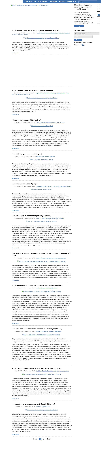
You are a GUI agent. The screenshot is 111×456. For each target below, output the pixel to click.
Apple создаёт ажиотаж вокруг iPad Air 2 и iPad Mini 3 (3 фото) (36, 368)
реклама (52, 156)
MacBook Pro (26, 94)
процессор (48, 258)
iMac (48, 93)
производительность (60, 258)
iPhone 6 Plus (49, 33)
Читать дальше (79, 26)
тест (53, 258)
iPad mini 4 (62, 33)
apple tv (57, 93)
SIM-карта (42, 288)
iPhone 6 (43, 33)
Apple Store (43, 122)
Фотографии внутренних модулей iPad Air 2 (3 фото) (33, 404)
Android (69, 186)
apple (37, 93)
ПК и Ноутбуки (30, 1)
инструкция (63, 371)
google (57, 186)
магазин (59, 122)
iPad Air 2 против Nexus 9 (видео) (25, 184)
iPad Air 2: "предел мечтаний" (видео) (27, 154)
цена (63, 122)
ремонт (44, 218)
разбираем (49, 218)
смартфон (15, 34)
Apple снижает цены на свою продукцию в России (32, 90)
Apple (38, 33)
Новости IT (71, 1)
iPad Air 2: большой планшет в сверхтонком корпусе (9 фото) (37, 329)
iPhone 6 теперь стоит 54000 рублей (26, 120)
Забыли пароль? (88, 42)
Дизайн (62, 1)
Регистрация (78, 42)
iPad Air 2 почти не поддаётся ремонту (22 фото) (31, 216)
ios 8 (58, 371)
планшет (20, 34)
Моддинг (53, 1)
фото (67, 371)
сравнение (39, 186)
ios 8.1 (47, 331)
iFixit (54, 218)
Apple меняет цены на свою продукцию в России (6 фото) (35, 30)
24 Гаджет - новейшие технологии (16, 1)
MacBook (67, 33)
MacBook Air (19, 94)
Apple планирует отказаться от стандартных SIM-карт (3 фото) (37, 285)
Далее (49, 439)
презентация (57, 331)
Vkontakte (83, 45)
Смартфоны (43, 1)
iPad (40, 93)
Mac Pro (52, 93)
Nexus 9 (50, 186)
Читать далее (15, 53)
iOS (60, 93)
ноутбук (26, 34)
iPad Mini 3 (49, 288)
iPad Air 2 (55, 33)
